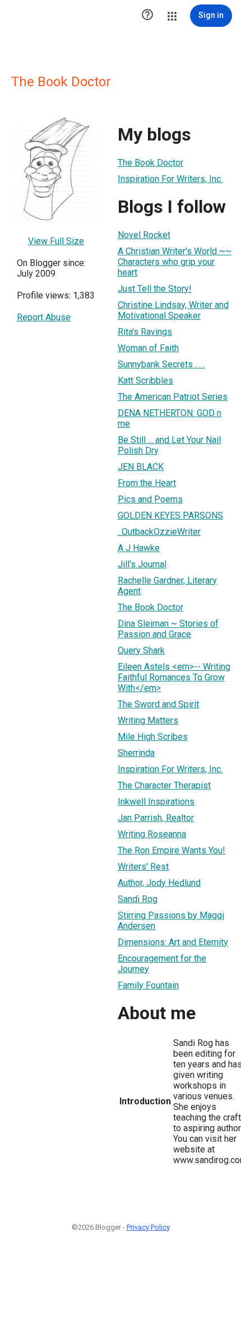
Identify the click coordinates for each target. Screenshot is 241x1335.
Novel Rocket (144, 235)
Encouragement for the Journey (162, 963)
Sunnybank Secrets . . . (161, 364)
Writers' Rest (143, 866)
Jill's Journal (142, 564)
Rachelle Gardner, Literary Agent (167, 585)
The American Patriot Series (173, 396)
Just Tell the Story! (155, 288)
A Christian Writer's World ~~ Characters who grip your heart (174, 262)
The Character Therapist (164, 785)
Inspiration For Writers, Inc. (170, 179)
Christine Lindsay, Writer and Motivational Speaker (173, 310)
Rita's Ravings (145, 331)
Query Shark (141, 650)
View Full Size (56, 241)
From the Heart (147, 483)
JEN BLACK (141, 466)
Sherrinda (136, 753)
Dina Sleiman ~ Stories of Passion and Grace (168, 629)
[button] (147, 15)
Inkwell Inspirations (156, 801)
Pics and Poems (150, 499)
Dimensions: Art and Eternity (173, 942)
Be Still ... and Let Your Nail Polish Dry (169, 445)
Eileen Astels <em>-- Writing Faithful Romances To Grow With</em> (174, 677)
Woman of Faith (148, 348)
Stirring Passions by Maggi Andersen (171, 920)
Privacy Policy (148, 1227)
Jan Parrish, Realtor (156, 818)
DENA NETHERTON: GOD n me (169, 418)
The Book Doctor (150, 162)
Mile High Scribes (153, 736)
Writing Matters (148, 720)
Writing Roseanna (152, 834)
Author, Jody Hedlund (159, 882)
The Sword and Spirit (158, 704)
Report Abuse (44, 317)
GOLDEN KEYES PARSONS (170, 515)
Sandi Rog (137, 899)
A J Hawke (139, 548)
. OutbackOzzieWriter (159, 531)
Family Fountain (148, 985)
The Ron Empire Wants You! (171, 850)
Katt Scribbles (145, 380)
